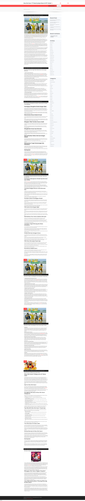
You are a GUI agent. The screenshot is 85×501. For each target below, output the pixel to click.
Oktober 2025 (51, 58)
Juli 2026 (51, 44)
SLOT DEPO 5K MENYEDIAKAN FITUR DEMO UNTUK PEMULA (54, 22)
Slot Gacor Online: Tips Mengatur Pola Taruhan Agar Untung (35, 325)
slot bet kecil (51, 120)
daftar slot (33, 101)
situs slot (36, 15)
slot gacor (29, 15)
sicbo (50, 112)
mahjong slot (51, 101)
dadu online (51, 88)
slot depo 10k (51, 123)
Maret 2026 (51, 50)
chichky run (51, 85)
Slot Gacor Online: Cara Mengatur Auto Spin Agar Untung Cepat (35, 276)
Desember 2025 (52, 55)
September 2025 (52, 60)
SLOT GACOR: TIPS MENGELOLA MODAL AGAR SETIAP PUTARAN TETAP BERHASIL (35, 104)
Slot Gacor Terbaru (28, 181)
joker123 (51, 91)
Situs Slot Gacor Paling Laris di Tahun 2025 (32, 372)
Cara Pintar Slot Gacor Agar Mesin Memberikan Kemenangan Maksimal (35, 70)
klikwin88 (51, 96)
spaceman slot (52, 139)
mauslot (51, 104)
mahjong (51, 99)
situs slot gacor (38, 15)
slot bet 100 (51, 117)
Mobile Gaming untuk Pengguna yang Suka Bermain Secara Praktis (55, 20)
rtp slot (51, 107)
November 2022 (52, 74)
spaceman (51, 136)
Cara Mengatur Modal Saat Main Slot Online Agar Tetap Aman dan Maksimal (35, 177)
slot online (41, 101)
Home (54, 9)
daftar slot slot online (33, 174)
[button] (55, 6)
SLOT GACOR (39, 96)
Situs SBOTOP (52, 115)
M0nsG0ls (26, 15)
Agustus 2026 (51, 42)
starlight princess (52, 144)
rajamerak (29, 174)
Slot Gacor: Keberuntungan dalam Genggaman (32, 450)
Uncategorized (29, 101)
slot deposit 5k (52, 125)
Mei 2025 (51, 66)
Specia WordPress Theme (30, 498)
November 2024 (52, 71)
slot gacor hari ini (32, 15)
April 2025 (51, 68)
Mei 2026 (51, 47)
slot (40, 15)
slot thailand (51, 133)
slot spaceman (52, 131)
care (50, 83)
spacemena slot (52, 141)
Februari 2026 (51, 52)
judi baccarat (51, 93)
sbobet (51, 109)
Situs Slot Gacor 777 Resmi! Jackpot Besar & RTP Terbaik (37, 3)
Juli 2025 (51, 63)
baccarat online (52, 80)
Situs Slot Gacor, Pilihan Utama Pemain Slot (32, 17)
